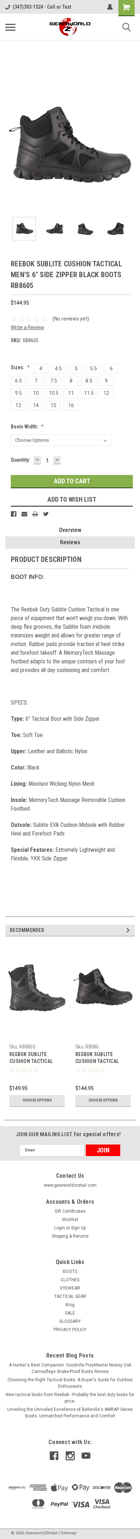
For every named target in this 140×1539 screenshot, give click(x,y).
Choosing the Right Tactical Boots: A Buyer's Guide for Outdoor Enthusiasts (70, 1383)
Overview (70, 530)
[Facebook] (14, 514)
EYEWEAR (70, 1288)
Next (129, 146)
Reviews (70, 542)
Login (59, 1227)
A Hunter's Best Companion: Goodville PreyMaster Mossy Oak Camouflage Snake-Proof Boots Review (70, 1368)
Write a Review (27, 327)
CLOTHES (70, 1279)
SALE (70, 1313)
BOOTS (70, 1271)
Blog (70, 1304)
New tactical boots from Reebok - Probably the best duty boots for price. (70, 1398)
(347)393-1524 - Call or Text (42, 7)
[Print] (35, 514)
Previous (10, 146)
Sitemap (68, 1533)
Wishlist (70, 1219)
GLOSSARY (70, 1321)
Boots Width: (27, 427)
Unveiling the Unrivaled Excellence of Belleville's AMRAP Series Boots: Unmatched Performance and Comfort (70, 1412)
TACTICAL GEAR (70, 1296)
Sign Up (78, 1227)
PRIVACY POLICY (70, 1329)
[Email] (24, 514)
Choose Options (37, 1100)
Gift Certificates (70, 1211)
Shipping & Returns (70, 1236)
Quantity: (20, 460)
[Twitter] (46, 514)
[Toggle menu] (10, 27)
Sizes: (20, 367)
